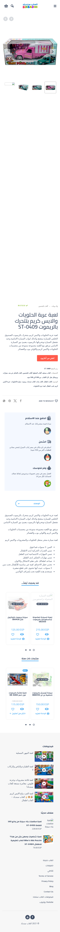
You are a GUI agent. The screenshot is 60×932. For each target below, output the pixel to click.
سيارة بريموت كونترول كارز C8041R (18, 618)
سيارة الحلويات (16, 382)
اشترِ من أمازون (47, 358)
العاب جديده (48, 860)
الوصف (36, 503)
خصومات (49, 865)
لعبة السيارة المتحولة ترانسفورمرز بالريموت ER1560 (42, 619)
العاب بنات (39, 382)
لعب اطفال (50, 386)
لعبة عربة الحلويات (39, 386)
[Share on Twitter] (16, 401)
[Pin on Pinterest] (10, 401)
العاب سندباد (31, 382)
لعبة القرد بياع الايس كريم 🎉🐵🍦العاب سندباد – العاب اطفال (21, 797)
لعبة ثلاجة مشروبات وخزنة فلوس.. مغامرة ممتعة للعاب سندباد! (20, 783)
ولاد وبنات (55, 306)
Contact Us (48, 892)
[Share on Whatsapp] (5, 401)
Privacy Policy (47, 881)
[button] (55, 6)
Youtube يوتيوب (46, 902)
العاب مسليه (46, 373)
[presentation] (7, 52)
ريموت (24, 382)
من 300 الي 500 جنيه (34, 377)
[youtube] (27, 917)
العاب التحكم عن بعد (15, 373)
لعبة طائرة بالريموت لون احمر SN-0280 (18, 694)
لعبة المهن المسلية (24, 752)
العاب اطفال (48, 382)
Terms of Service (46, 876)
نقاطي (50, 871)
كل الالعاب (45, 377)
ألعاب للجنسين (43, 306)
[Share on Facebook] (21, 401)
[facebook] (32, 917)
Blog (51, 886)
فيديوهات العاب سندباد (43, 897)
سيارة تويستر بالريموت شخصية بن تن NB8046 (42, 694)
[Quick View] (47, 634)
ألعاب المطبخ (37, 373)
